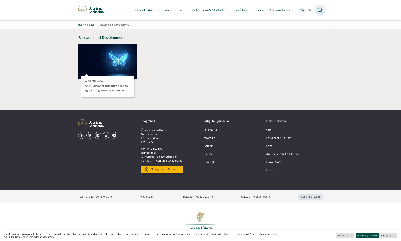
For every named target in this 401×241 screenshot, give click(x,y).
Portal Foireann (310, 196)
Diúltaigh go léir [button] (388, 236)
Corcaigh (209, 162)
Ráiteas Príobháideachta (198, 196)
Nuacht (91, 25)
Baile (81, 25)
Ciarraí (208, 154)
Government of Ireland (200, 221)
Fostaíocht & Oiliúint (278, 138)
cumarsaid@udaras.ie (169, 160)
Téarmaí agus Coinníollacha (95, 196)
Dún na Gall (211, 130)
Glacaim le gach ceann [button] (367, 236)
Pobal (269, 146)
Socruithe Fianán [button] (345, 236)
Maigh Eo (209, 138)
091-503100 (154, 148)
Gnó (268, 130)
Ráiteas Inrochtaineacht (255, 196)
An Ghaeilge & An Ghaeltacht (284, 154)
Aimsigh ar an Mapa (162, 169)
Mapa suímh (147, 196)
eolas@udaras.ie (167, 156)
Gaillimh (209, 146)
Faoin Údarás (274, 162)
